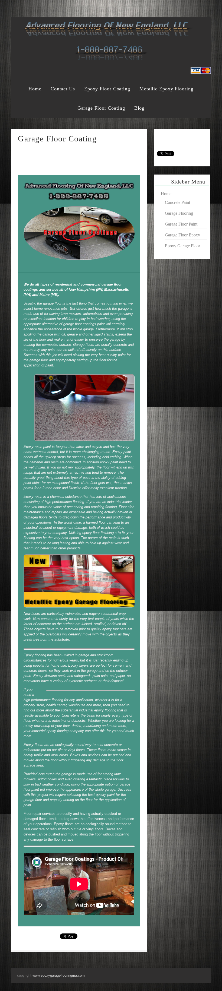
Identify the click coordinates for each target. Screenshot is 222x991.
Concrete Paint (177, 202)
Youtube (206, 7)
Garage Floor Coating (101, 108)
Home (34, 88)
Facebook (175, 7)
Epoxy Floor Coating (107, 88)
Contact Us (63, 88)
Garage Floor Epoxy (182, 235)
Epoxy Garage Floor (182, 245)
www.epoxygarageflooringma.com (58, 975)
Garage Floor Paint (181, 224)
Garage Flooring (179, 213)
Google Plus (195, 7)
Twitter (185, 7)
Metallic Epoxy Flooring (166, 88)
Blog (139, 108)
